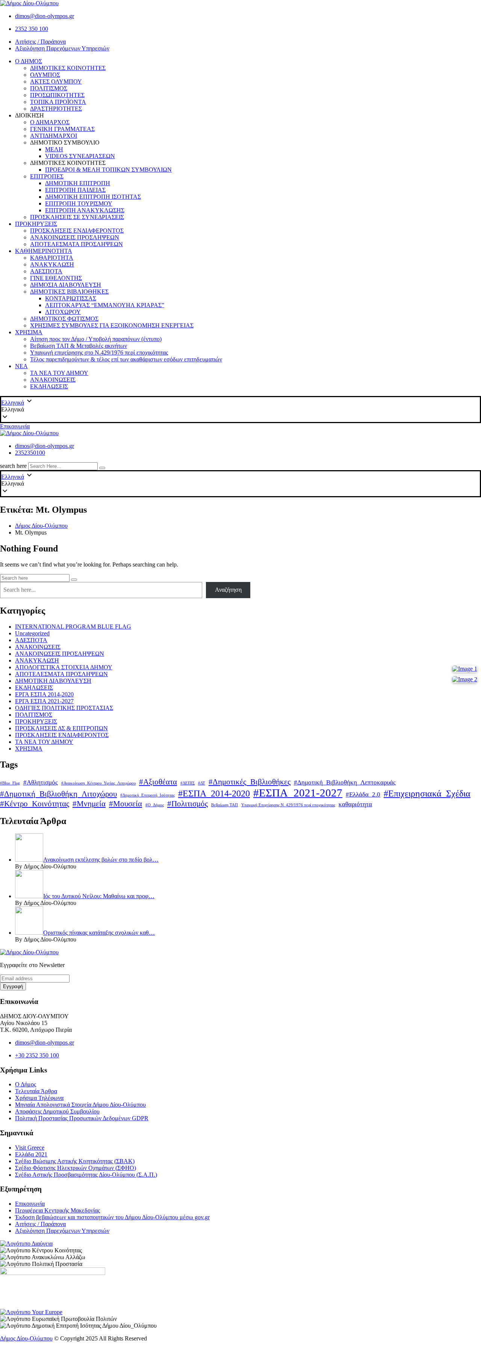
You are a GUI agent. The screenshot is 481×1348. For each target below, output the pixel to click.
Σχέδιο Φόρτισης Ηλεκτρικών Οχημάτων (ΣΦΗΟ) (75, 1168)
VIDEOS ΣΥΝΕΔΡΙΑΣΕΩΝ (80, 156)
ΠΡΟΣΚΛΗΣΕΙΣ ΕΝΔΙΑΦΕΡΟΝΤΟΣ (77, 230)
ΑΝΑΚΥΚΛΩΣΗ (52, 264)
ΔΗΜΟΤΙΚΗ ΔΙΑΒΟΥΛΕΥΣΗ (53, 681)
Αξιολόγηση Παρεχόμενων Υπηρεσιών (62, 48)
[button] (240, 409)
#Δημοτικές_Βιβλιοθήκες (249, 781)
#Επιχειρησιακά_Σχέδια (427, 793)
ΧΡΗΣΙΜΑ (28, 332)
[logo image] (29, 433)
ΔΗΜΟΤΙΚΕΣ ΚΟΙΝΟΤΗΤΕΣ (68, 68)
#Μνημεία (89, 803)
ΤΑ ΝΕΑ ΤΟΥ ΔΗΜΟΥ (59, 373)
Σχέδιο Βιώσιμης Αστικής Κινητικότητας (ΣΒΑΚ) (75, 1161)
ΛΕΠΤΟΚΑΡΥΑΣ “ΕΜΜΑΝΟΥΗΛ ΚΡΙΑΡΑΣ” (104, 305)
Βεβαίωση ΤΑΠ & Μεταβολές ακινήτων (78, 346)
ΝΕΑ (21, 366)
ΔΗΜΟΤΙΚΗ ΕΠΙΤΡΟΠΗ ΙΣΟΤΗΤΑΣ (93, 196)
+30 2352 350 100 (37, 1055)
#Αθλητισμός (40, 782)
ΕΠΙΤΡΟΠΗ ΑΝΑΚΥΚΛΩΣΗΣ (84, 210)
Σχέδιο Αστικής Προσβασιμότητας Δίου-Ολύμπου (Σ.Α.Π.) (86, 1174)
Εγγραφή (13, 986)
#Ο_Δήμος (154, 805)
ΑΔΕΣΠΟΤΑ (46, 271)
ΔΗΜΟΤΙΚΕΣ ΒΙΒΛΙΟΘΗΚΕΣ (69, 291)
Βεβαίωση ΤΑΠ (224, 805)
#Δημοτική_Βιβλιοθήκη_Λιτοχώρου (58, 793)
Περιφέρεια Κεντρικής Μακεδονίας (57, 1210)
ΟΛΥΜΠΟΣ (45, 75)
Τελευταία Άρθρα (36, 1091)
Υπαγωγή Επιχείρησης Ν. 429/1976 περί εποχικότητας (288, 805)
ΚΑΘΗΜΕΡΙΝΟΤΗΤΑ (43, 251)
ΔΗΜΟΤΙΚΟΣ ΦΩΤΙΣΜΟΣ (64, 318)
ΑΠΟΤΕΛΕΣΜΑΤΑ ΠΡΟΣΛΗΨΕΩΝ (76, 244)
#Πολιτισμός (187, 803)
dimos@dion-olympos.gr (44, 16)
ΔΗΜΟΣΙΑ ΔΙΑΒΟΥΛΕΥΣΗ (65, 285)
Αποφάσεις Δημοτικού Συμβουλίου (57, 1111)
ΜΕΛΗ (54, 149)
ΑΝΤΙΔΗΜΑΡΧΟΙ (53, 136)
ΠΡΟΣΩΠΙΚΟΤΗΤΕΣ (57, 95)
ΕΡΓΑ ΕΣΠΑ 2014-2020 (44, 694)
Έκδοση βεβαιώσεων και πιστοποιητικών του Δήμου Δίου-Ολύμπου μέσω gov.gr (112, 1217)
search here (13, 466)
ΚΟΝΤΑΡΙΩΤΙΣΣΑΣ (70, 298)
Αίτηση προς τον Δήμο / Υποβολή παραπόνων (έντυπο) (96, 339)
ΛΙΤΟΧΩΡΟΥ (63, 312)
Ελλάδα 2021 (31, 1154)
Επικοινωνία (15, 426)
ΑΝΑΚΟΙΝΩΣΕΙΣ (53, 379)
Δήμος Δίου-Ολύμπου (26, 1338)
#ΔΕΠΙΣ (187, 783)
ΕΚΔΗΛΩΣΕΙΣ (49, 386)
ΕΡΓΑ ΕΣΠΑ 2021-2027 (44, 701)
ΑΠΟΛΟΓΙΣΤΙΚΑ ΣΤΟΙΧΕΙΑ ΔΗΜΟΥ (63, 667)
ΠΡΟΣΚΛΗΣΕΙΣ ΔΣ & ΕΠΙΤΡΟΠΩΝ (61, 728)
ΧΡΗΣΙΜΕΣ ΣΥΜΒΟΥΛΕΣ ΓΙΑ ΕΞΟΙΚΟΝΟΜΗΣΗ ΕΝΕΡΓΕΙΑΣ (112, 325)
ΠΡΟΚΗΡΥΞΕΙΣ (36, 224)
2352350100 (30, 452)
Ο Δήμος (25, 1084)
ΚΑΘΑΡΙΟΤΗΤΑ (51, 257)
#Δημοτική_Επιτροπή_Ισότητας (147, 795)
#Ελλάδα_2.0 (363, 794)
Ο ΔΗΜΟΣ (28, 61)
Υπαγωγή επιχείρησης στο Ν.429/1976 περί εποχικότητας (99, 352)
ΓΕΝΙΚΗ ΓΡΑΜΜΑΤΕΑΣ (62, 129)
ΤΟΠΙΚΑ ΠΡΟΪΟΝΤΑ (58, 102)
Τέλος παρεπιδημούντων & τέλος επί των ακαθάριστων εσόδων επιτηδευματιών (126, 359)
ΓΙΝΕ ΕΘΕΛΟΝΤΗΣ (56, 278)
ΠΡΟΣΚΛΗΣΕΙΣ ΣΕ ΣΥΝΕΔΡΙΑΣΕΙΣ (77, 217)
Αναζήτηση (228, 589)
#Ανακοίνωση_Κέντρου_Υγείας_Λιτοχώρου (98, 783)
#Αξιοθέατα (158, 781)
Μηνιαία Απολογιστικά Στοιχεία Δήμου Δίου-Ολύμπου (80, 1104)
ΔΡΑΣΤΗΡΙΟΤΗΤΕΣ (56, 108)
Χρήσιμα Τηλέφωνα (39, 1098)
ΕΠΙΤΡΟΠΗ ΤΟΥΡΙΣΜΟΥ (78, 203)
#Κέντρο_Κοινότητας (34, 803)
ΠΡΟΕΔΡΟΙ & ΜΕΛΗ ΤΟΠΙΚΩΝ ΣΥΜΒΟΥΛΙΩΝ (108, 169)
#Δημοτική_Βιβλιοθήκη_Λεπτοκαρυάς (345, 782)
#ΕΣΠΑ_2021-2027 (297, 793)
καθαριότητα (355, 804)
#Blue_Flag (10, 783)
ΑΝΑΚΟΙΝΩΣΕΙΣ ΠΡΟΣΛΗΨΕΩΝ (74, 237)
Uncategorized (32, 633)
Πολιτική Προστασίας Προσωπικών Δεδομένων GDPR (81, 1118)
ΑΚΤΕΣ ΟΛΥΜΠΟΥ (56, 81)
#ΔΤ (201, 783)
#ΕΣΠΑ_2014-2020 (214, 793)
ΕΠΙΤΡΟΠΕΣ (47, 176)
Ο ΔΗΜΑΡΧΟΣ (50, 122)
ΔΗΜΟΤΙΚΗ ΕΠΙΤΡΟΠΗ (77, 183)
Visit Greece (29, 1147)
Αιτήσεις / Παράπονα (40, 41)
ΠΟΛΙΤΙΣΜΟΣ (48, 88)
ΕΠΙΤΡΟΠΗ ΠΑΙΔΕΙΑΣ (75, 190)
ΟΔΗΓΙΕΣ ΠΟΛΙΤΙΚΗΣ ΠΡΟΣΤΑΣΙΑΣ (64, 708)
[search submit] (102, 468)
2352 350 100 (31, 29)
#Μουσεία (125, 803)
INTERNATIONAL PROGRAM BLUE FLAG (73, 626)
